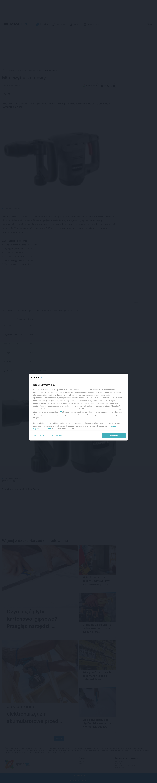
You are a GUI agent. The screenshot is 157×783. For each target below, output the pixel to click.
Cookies (48, 428)
